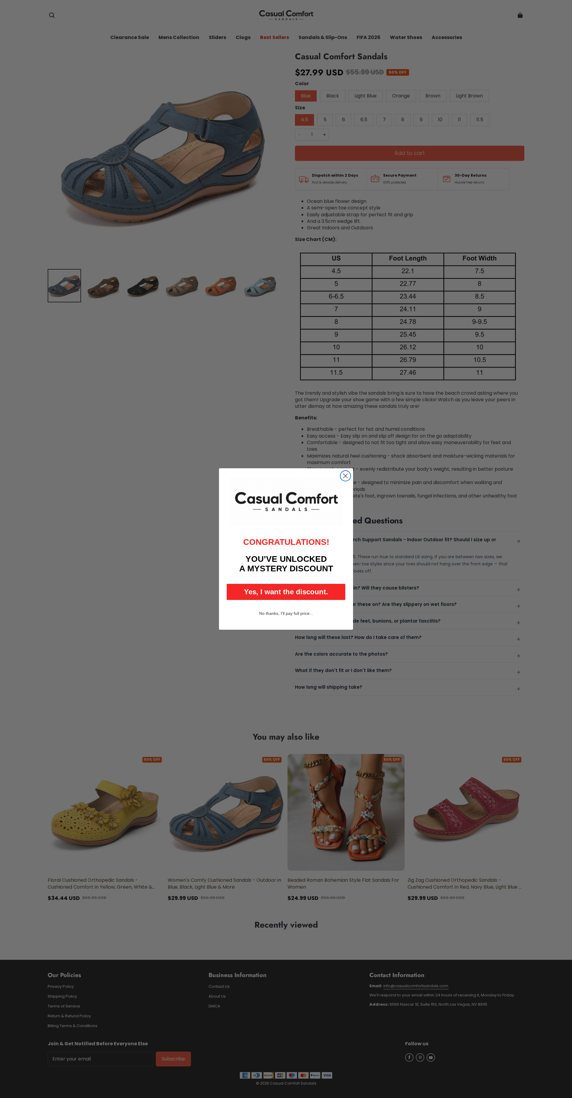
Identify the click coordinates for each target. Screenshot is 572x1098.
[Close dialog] (345, 476)
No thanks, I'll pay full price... (286, 613)
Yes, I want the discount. (286, 592)
